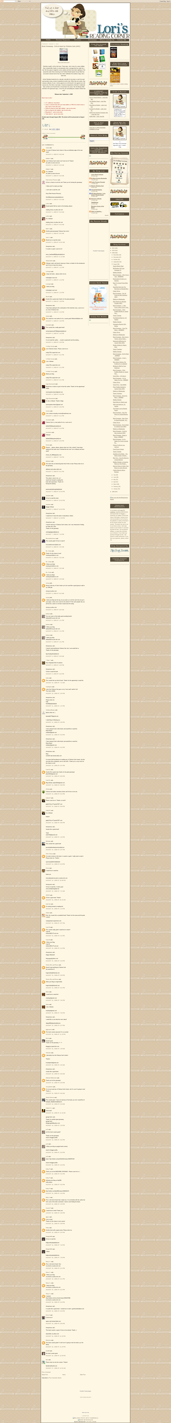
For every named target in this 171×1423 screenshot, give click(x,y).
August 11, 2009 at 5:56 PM (55, 722)
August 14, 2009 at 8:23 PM (55, 864)
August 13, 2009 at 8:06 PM (55, 785)
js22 (47, 1129)
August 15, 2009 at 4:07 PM (55, 923)
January (115, 489)
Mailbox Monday (117, 272)
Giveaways (92, 40)
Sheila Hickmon (50, 1097)
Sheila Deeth (49, 260)
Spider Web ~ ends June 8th (96, 116)
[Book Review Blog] (85, 1420)
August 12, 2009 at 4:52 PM (55, 734)
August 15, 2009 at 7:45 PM (55, 1000)
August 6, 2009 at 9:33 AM (55, 165)
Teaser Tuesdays (117, 349)
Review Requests (63, 40)
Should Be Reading (96, 189)
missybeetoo (49, 1086)
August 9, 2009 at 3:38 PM (55, 665)
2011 (113, 248)
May (114, 479)
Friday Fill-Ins (116, 291)
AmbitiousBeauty (50, 710)
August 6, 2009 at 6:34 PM (55, 428)
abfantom (48, 461)
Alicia (47, 1038)
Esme (47, 868)
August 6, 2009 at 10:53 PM (55, 509)
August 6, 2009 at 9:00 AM (55, 154)
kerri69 (47, 1351)
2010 (113, 250)
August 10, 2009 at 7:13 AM (55, 682)
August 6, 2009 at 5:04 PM (55, 394)
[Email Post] (49, 129)
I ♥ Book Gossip (50, 346)
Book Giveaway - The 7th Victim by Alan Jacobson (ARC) (120, 295)
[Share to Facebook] (57, 129)
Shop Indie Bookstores (64, 62)
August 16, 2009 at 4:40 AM (55, 1074)
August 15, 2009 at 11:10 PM (55, 1034)
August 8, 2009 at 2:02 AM (55, 547)
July (114, 475)
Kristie (47, 445)
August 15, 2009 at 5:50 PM (55, 975)
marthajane (49, 686)
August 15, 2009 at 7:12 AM (55, 891)
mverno (48, 411)
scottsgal (48, 271)
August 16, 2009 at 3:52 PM (55, 1140)
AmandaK (48, 325)
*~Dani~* (48, 660)
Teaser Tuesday (117, 315)
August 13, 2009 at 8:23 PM (55, 794)
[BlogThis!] (54, 129)
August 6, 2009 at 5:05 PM (55, 407)
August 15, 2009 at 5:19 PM (55, 961)
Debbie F (48, 158)
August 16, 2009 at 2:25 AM (55, 1065)
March (115, 484)
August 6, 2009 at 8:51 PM (55, 471)
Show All (106, 215)
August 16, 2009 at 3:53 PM (55, 1152)
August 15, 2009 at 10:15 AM (56, 900)
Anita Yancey (49, 853)
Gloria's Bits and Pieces (52, 965)
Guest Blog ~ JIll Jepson (119, 376)
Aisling (47, 789)
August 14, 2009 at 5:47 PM (55, 849)
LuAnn (47, 203)
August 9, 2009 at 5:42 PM (55, 674)
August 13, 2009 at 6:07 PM (55, 765)
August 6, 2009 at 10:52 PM (55, 500)
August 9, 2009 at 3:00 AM (55, 656)
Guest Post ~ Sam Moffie (119, 384)
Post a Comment (46, 1372)
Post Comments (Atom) (55, 1378)
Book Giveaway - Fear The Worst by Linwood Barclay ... (120, 414)
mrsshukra (48, 420)
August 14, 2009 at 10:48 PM (56, 880)
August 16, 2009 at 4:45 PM (55, 1213)
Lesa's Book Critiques (97, 174)
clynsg (47, 583)
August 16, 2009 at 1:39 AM (55, 1048)
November (116, 257)
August (115, 264)
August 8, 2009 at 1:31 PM (55, 620)
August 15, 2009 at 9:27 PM (55, 1025)
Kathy (47, 1227)
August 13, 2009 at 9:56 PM (55, 806)
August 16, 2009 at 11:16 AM (55, 1113)
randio (47, 147)
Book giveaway (51, 133)
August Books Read (118, 266)
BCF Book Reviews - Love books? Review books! (98, 194)
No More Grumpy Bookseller (99, 178)
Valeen (47, 912)
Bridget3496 (49, 1236)
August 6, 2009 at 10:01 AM (55, 242)
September (116, 262)
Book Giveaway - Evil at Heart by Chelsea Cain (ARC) (61, 46)
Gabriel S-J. (49, 1108)
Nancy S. (48, 1261)
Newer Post (45, 1374)
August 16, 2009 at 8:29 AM (55, 1082)
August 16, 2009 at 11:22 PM (55, 1336)
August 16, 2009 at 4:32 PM (55, 1184)
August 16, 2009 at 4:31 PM (55, 1174)
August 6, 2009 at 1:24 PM (55, 280)
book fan (48, 904)
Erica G (48, 1315)
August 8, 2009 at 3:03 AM (55, 579)
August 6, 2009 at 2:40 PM (55, 321)
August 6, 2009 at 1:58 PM (55, 301)
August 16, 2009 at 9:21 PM (55, 1268)
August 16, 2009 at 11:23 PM (55, 1347)
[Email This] (52, 129)
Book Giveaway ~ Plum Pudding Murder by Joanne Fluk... (120, 311)
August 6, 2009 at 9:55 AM (55, 233)
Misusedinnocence (50, 538)
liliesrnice (48, 1340)
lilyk (47, 1359)
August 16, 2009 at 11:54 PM (55, 1355)
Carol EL (48, 769)
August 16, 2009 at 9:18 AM (55, 1104)
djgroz (47, 1217)
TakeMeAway (94, 202)
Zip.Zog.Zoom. (91, 1421)
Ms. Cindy (48, 551)
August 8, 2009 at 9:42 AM (55, 593)
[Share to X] (55, 129)
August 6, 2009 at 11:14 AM (55, 256)
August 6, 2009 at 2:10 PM (55, 312)
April (114, 482)
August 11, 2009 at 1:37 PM (55, 706)
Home (48, 40)
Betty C (48, 1197)
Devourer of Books (96, 198)
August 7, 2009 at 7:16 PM (55, 534)
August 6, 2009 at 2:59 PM (55, 342)
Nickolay (48, 841)
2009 (113, 252)
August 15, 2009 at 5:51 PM (55, 987)
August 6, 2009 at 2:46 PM (55, 333)
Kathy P (48, 1169)
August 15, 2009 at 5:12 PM (55, 948)
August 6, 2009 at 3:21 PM (55, 355)
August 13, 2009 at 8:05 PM (55, 776)
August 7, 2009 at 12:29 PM (55, 518)
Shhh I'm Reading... (96, 211)
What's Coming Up (107, 40)
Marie (47, 992)
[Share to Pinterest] (59, 129)
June (114, 477)
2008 (113, 491)
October (115, 259)
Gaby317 (48, 798)
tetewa (47, 316)
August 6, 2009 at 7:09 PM (55, 457)
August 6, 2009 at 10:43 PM (55, 491)
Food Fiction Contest (118, 449)
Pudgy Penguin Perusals (98, 182)
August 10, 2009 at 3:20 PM (55, 693)
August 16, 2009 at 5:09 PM (55, 1223)
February (115, 486)
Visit (85, 1397)
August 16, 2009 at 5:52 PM (55, 1232)
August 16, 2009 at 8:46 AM (55, 1093)
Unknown (48, 1052)
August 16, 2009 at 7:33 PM (55, 1245)
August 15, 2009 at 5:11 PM (55, 935)
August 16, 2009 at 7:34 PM (55, 1257)
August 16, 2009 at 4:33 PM (55, 1193)
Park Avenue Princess (51, 180)
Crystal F (48, 1208)
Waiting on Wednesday (119, 299)
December (116, 255)
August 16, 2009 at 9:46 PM (55, 1323)
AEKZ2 (48, 895)
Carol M (48, 927)
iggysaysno (49, 1029)
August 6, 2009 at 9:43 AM (55, 199)
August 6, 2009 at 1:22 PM (55, 267)
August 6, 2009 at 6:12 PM (55, 416)
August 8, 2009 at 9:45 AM (55, 609)
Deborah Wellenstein (51, 1078)
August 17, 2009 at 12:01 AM (56, 1368)
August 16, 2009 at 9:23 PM (55, 1302)
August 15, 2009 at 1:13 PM (55, 908)
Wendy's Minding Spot (97, 186)
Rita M (47, 296)
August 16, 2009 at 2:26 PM (55, 1125)
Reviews (77, 40)
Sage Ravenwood (50, 384)
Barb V (47, 228)
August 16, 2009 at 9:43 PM (55, 1311)
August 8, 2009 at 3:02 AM (55, 557)
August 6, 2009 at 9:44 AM (55, 224)
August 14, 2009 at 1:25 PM (55, 837)
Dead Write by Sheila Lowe (120, 402)
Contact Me (121, 40)
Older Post (83, 1374)
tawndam (48, 495)
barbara (48, 613)
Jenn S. (48, 237)
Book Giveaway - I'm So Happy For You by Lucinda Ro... (120, 441)
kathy (47, 678)
